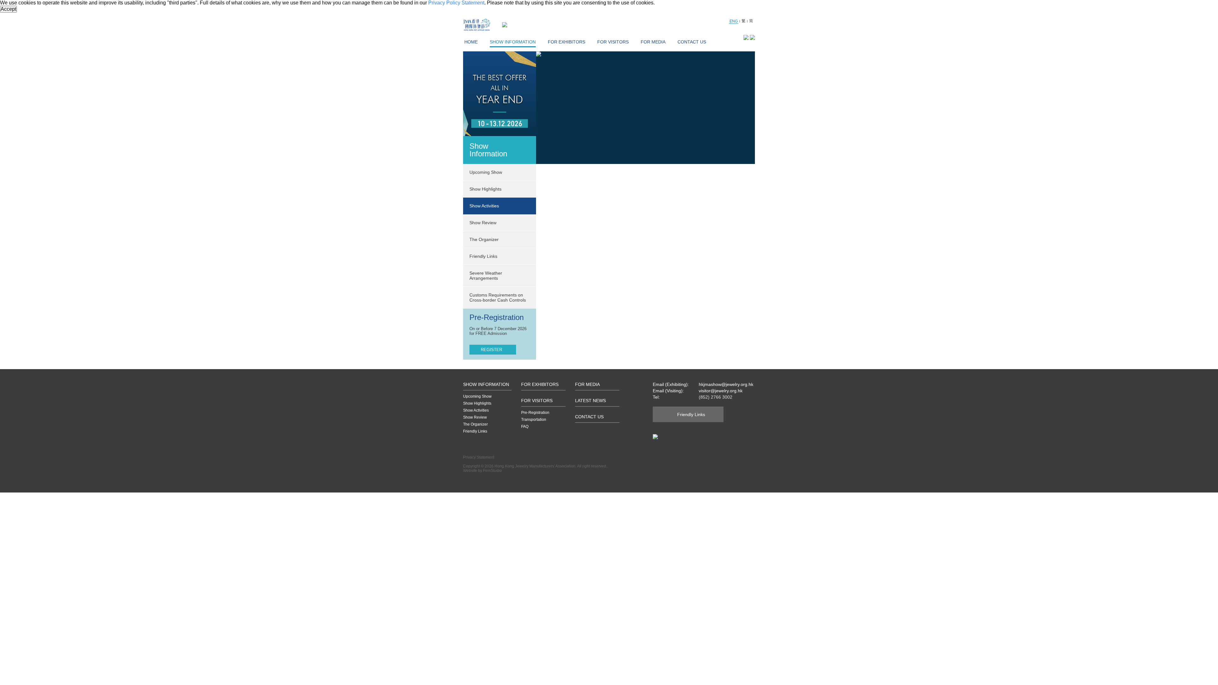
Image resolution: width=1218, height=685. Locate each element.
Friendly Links (483, 256)
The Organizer (484, 239)
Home (471, 41)
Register (491, 349)
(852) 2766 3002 (715, 397)
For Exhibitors (566, 41)
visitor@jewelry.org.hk (721, 390)
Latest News (590, 400)
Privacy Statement (478, 457)
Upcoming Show (477, 396)
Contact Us (692, 41)
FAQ (524, 426)
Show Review (482, 222)
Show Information (513, 41)
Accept (8, 9)
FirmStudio (492, 470)
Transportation (533, 419)
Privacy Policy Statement (456, 2)
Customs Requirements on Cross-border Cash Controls (497, 297)
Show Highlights (477, 403)
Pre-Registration (535, 412)
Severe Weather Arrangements (485, 276)
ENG (734, 21)
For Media (653, 41)
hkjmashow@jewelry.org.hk (726, 384)
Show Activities (476, 410)
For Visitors (613, 41)
